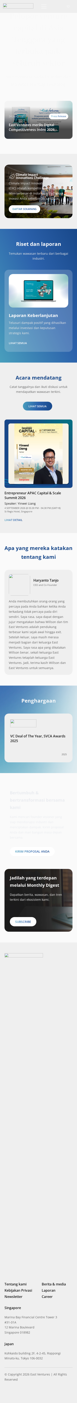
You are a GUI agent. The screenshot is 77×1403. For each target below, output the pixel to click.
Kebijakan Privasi (18, 1290)
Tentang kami (15, 1284)
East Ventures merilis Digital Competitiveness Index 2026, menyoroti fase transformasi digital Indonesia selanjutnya (37, 127)
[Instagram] (13, 1393)
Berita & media (54, 1284)
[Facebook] (28, 1393)
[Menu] (43, 6)
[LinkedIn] (6, 1393)
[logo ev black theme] (18, 6)
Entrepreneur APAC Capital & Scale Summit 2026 (32, 495)
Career (47, 1296)
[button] (53, 6)
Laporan (48, 1290)
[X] (20, 1394)
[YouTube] (35, 1393)
